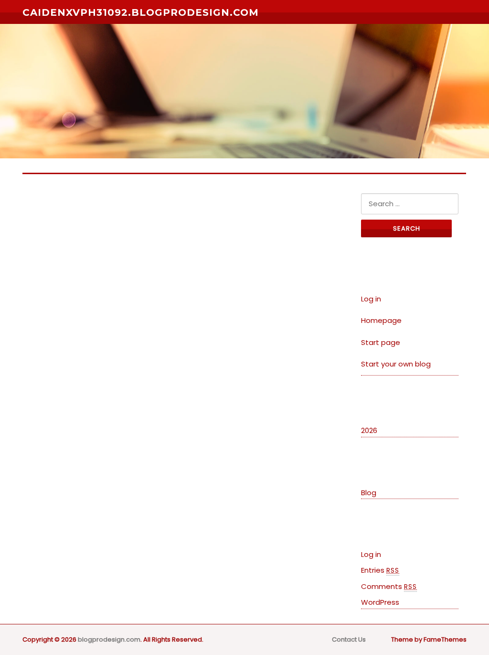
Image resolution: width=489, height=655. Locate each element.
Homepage (381, 320)
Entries (380, 570)
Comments (389, 586)
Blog (368, 493)
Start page (380, 342)
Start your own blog (396, 364)
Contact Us (349, 639)
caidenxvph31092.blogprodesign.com (140, 12)
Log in (371, 299)
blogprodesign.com (109, 639)
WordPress (380, 602)
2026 (369, 430)
